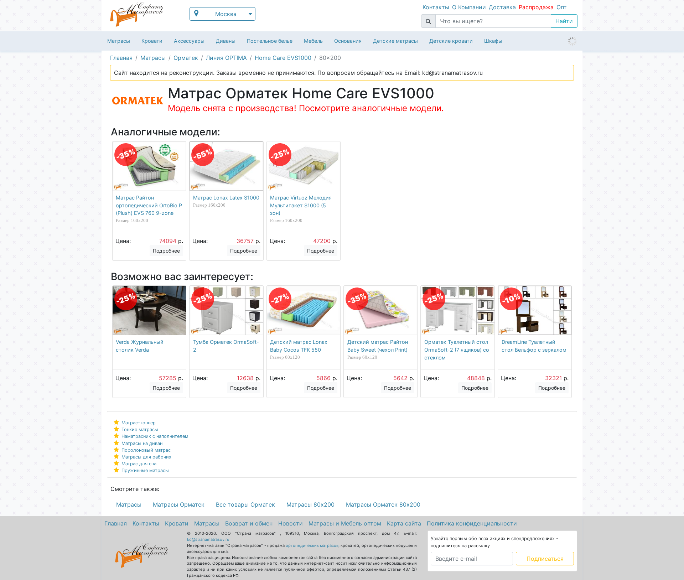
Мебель (313, 41)
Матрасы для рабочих (146, 457)
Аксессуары (189, 41)
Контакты (436, 7)
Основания (348, 41)
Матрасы (118, 41)
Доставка (502, 7)
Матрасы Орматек (178, 504)
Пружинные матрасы (145, 470)
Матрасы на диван (141, 443)
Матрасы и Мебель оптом (345, 523)
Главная (115, 523)
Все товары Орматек (245, 504)
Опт (561, 7)
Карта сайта (404, 523)
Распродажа (536, 7)
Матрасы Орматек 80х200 (383, 504)
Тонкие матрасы (139, 429)
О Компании (469, 7)
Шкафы (493, 41)
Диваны (225, 41)
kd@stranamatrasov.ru (208, 539)
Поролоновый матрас (146, 450)
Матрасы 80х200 (310, 504)
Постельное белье (269, 41)
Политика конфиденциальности (472, 523)
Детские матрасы (395, 41)
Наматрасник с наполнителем (154, 436)
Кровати (151, 41)
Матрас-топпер (138, 422)
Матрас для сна (138, 463)
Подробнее (166, 251)
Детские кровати (451, 41)
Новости (290, 523)
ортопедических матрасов (312, 545)
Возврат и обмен (249, 523)
